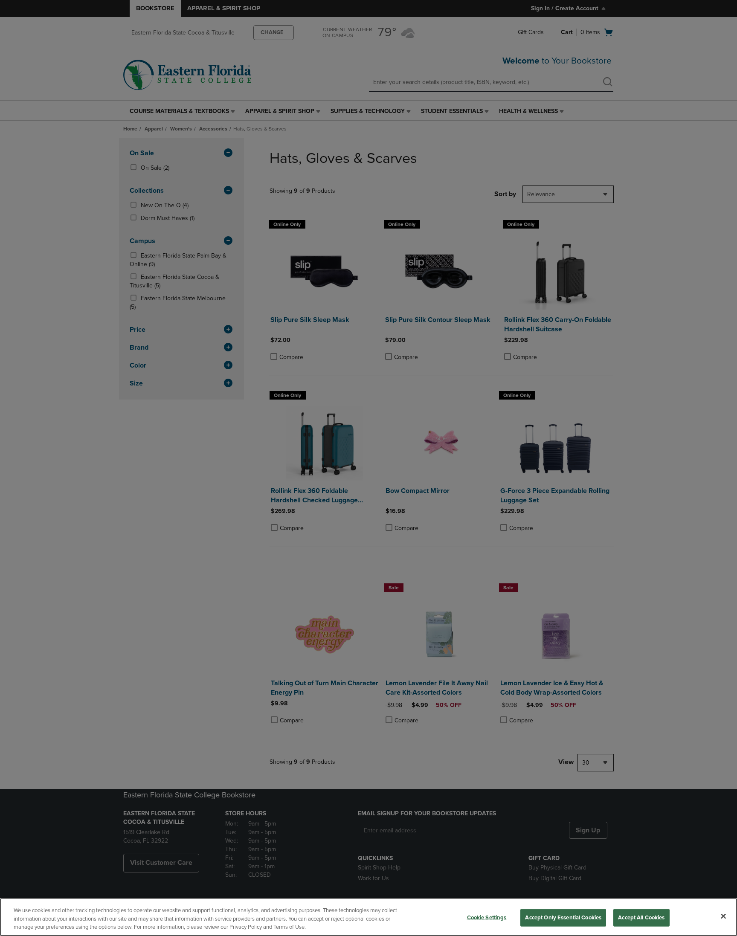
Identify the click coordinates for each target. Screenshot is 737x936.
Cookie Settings (487, 917)
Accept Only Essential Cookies (563, 917)
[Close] (723, 916)
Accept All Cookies (641, 917)
